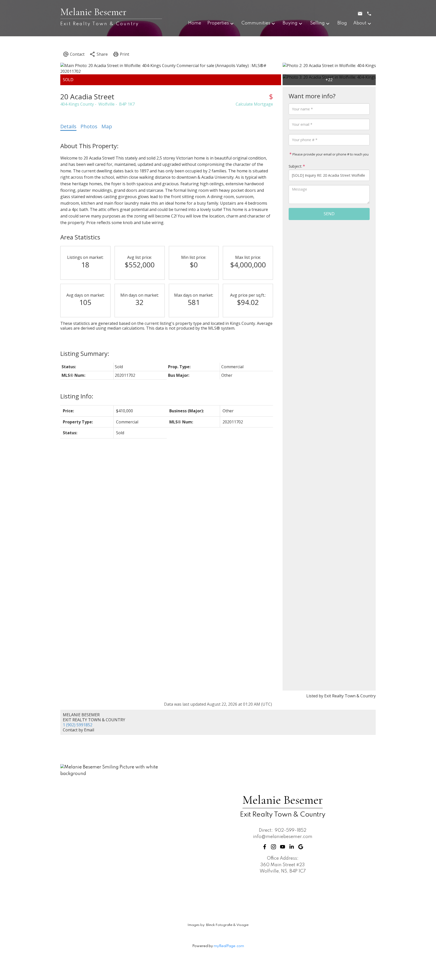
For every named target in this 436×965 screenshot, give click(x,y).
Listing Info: (76, 396)
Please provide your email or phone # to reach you (330, 154)
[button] (264, 846)
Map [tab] (106, 126)
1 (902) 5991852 (77, 725)
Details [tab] (68, 126)
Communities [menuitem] (255, 23)
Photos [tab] (88, 126)
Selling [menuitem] (317, 23)
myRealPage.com (229, 946)
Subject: (295, 166)
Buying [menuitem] (290, 23)
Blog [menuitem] (342, 23)
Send (329, 213)
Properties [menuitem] (218, 23)
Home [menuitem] (194, 23)
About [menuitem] (359, 23)
